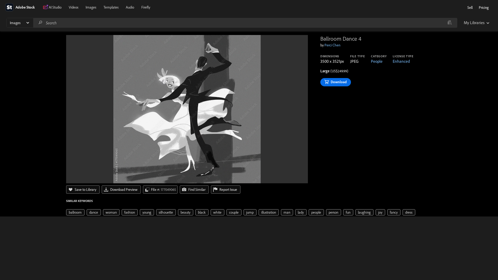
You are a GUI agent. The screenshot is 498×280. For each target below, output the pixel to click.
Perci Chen (332, 45)
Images (91, 7)
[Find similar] (449, 22)
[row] (75, 212)
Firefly (145, 7)
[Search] (40, 22)
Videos (73, 7)
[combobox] (245, 23)
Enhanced (401, 61)
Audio (130, 7)
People (377, 61)
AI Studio (55, 7)
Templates (111, 7)
